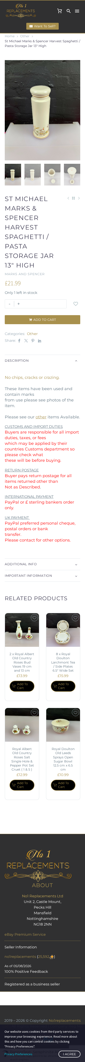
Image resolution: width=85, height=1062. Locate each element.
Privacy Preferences (18, 1054)
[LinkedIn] (39, 340)
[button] (68, 11)
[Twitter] (26, 340)
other (41, 417)
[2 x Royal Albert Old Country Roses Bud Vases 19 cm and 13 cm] (22, 630)
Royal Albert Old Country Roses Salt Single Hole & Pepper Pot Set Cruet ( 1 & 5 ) (22, 759)
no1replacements (20, 956)
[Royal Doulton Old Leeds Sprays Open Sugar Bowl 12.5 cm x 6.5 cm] (63, 725)
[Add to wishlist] (75, 303)
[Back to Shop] (73, 198)
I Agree (69, 1054)
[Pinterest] (32, 340)
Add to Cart (42, 320)
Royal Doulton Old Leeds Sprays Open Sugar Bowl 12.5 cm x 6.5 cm (63, 759)
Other (24, 36)
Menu (77, 11)
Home (10, 36)
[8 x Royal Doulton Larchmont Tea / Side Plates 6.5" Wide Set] (63, 630)
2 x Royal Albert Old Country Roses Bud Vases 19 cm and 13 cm (22, 662)
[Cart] (59, 11)
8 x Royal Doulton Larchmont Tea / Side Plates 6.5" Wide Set (63, 662)
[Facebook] (19, 340)
